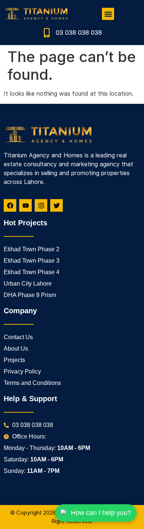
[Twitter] (56, 205)
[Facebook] (10, 205)
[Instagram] (41, 205)
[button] (108, 14)
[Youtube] (25, 205)
